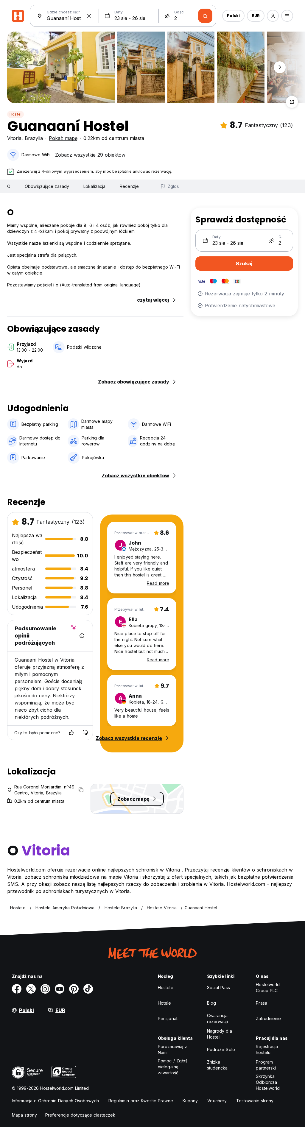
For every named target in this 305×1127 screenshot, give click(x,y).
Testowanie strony (254, 1100)
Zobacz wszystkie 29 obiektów (90, 155)
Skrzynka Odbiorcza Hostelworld (268, 1082)
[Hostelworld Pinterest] (74, 989)
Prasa (261, 1003)
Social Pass (218, 987)
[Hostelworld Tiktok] (88, 989)
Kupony (190, 1100)
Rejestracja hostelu (267, 1049)
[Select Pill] (273, 16)
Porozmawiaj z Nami (172, 1049)
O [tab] (8, 186)
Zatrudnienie (268, 1018)
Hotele (164, 1003)
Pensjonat (168, 1018)
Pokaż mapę (63, 138)
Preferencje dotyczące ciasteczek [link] (80, 1114)
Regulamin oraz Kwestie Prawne (140, 1100)
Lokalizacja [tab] (94, 186)
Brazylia (34, 138)
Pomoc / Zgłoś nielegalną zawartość (172, 1066)
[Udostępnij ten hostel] (292, 102)
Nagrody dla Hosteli (219, 1033)
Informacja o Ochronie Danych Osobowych (55, 1100)
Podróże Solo (221, 1049)
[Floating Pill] (280, 67)
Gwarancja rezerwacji (217, 1018)
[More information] (81, 635)
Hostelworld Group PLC (268, 987)
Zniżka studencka (217, 1064)
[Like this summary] (71, 733)
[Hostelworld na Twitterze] (31, 989)
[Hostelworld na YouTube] (59, 989)
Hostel (15, 114)
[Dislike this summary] (85, 733)
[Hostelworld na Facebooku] (16, 989)
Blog (211, 1003)
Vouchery (217, 1100)
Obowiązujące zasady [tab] (47, 186)
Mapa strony (24, 1114)
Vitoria (14, 138)
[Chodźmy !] (205, 16)
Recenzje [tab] (129, 186)
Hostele (165, 987)
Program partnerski (266, 1064)
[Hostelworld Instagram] (45, 989)
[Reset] (89, 16)
